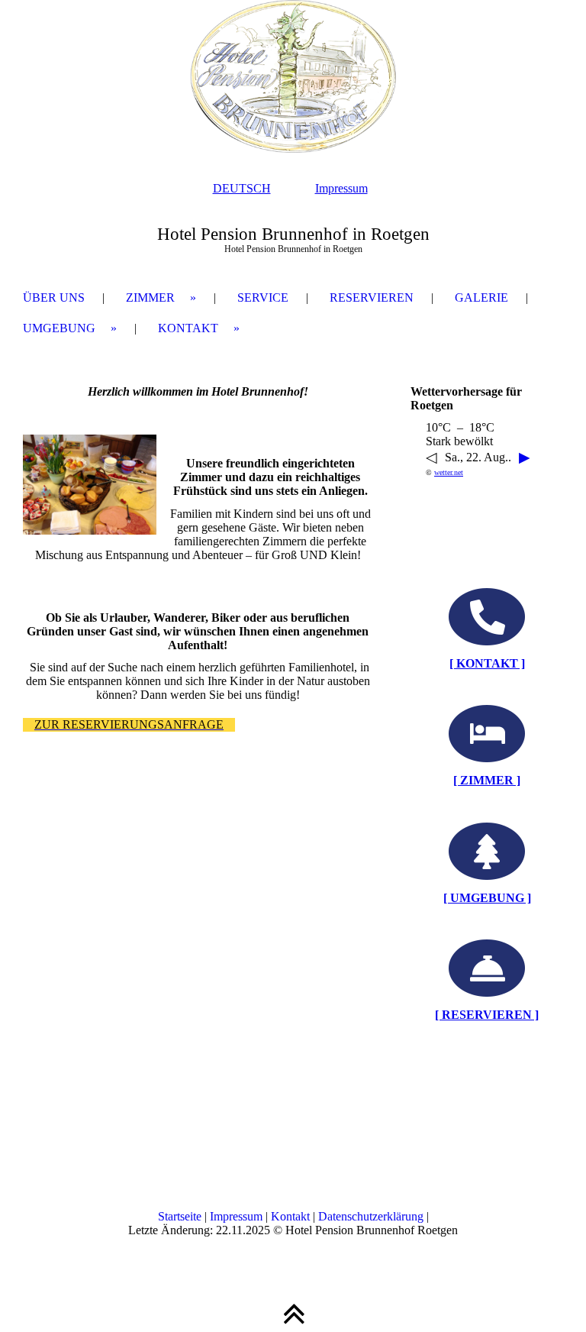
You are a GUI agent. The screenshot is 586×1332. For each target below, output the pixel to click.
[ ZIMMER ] (486, 780)
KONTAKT (188, 328)
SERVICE (262, 297)
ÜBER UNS (54, 297)
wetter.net (448, 472)
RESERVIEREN (372, 297)
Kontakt (290, 1216)
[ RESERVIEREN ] (487, 1014)
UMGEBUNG (59, 328)
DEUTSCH (242, 188)
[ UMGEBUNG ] (487, 897)
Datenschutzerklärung (370, 1216)
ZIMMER (150, 297)
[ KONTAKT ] (487, 663)
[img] (293, 76)
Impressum (341, 188)
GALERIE (481, 297)
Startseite (179, 1216)
